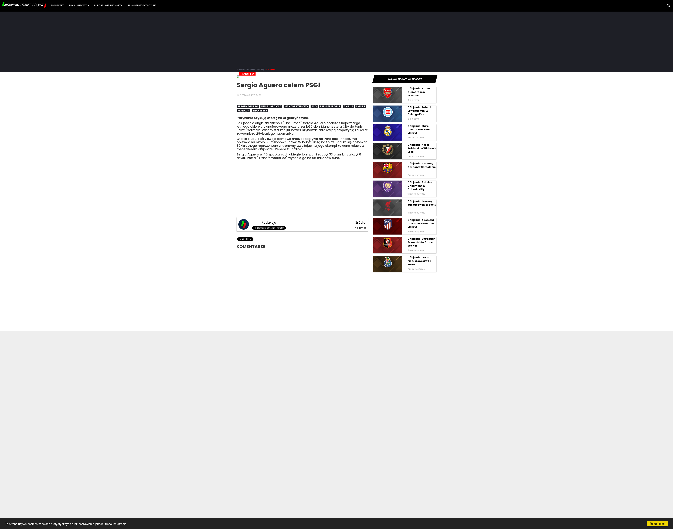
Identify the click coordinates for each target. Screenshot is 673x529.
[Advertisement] (336, 38)
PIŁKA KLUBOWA (78, 5)
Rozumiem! (657, 523)
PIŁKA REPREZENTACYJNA (142, 5)
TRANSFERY (57, 5)
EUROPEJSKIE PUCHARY (107, 5)
